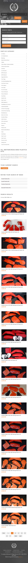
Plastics (2, 125)
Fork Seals (3, 87)
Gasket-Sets (3, 98)
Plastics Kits (3, 127)
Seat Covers (3, 136)
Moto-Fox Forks (4, 115)
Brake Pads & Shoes (5, 60)
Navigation (4, 14)
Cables (2, 62)
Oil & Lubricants (4, 121)
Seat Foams (3, 138)
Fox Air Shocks (4, 89)
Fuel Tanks (3, 96)
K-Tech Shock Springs (5, 110)
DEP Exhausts (4, 72)
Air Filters (3, 53)
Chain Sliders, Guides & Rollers (7, 64)
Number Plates (4, 117)
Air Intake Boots (4, 56)
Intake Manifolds (4, 106)
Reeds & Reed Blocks (5, 129)
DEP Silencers (4, 75)
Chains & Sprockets (5, 66)
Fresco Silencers (4, 93)
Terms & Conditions (7, 550)
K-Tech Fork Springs (5, 108)
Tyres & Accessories (5, 144)
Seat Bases (3, 134)
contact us (21, 157)
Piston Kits (3, 123)
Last (20, 536)
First (4, 533)
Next (16, 536)
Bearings (3, 58)
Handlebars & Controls (6, 104)
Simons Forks (4, 140)
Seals (2, 131)
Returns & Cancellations (18, 551)
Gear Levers (3, 100)
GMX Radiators (4, 102)
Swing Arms (3, 142)
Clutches (3, 68)
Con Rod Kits (4, 70)
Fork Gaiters (3, 85)
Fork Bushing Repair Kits (6, 81)
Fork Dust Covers (4, 83)
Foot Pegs (3, 79)
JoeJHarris (20, 556)
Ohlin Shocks (4, 119)
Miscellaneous (4, 112)
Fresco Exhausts (4, 91)
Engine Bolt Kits (4, 77)
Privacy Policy (16, 550)
